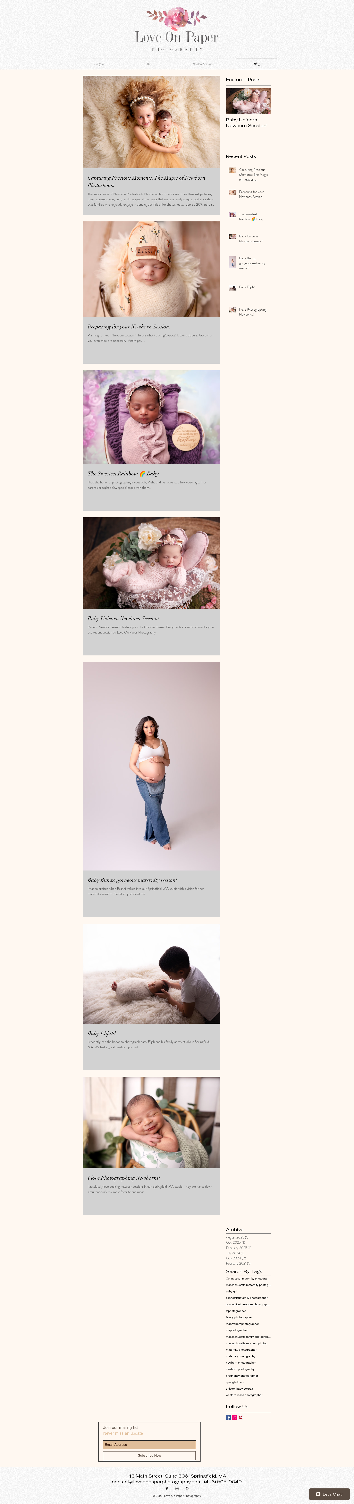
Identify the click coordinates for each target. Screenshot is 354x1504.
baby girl (231, 1291)
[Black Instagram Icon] (177, 1489)
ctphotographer (236, 1311)
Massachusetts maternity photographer (248, 1284)
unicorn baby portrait (239, 1388)
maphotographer (237, 1330)
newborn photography (240, 1369)
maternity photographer (241, 1349)
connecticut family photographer (247, 1297)
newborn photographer (241, 1362)
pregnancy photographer (242, 1375)
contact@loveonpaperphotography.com (157, 1482)
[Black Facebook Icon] (167, 1489)
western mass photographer (244, 1395)
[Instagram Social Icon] (234, 1417)
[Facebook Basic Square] (228, 1417)
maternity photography (240, 1356)
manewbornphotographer (242, 1323)
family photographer (239, 1317)
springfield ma (235, 1382)
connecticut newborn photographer (248, 1304)
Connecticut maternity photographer (248, 1278)
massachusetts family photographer (248, 1336)
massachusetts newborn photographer (248, 1343)
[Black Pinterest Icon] (187, 1489)
